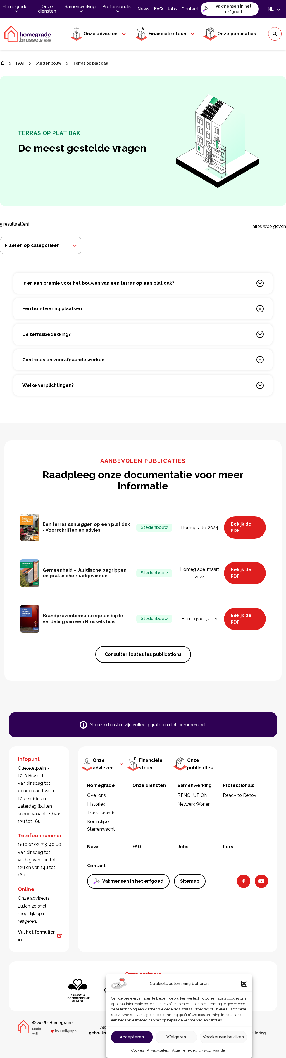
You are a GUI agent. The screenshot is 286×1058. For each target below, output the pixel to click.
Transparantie (101, 813)
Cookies (137, 1050)
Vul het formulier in (36, 935)
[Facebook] (243, 881)
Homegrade (15, 6)
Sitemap (189, 881)
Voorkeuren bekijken (223, 1037)
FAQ (158, 8)
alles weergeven (269, 226)
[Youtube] (261, 881)
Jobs (172, 8)
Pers (228, 846)
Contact (190, 8)
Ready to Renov (239, 795)
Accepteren (132, 1037)
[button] (244, 983)
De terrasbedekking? (46, 334)
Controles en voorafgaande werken (63, 359)
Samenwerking (80, 6)
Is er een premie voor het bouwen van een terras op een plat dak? (98, 283)
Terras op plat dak (90, 63)
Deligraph (68, 1031)
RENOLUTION (193, 795)
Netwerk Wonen (194, 804)
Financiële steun (167, 33)
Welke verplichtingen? (48, 385)
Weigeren (176, 1037)
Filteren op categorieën (32, 245)
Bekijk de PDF (241, 527)
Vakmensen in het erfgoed (233, 9)
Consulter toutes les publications (143, 654)
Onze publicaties (236, 33)
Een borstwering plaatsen (52, 308)
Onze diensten (47, 9)
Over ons (96, 795)
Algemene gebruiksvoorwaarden (199, 1050)
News (143, 8)
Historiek (96, 804)
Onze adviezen (101, 33)
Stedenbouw (48, 63)
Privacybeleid (158, 1050)
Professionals (116, 6)
